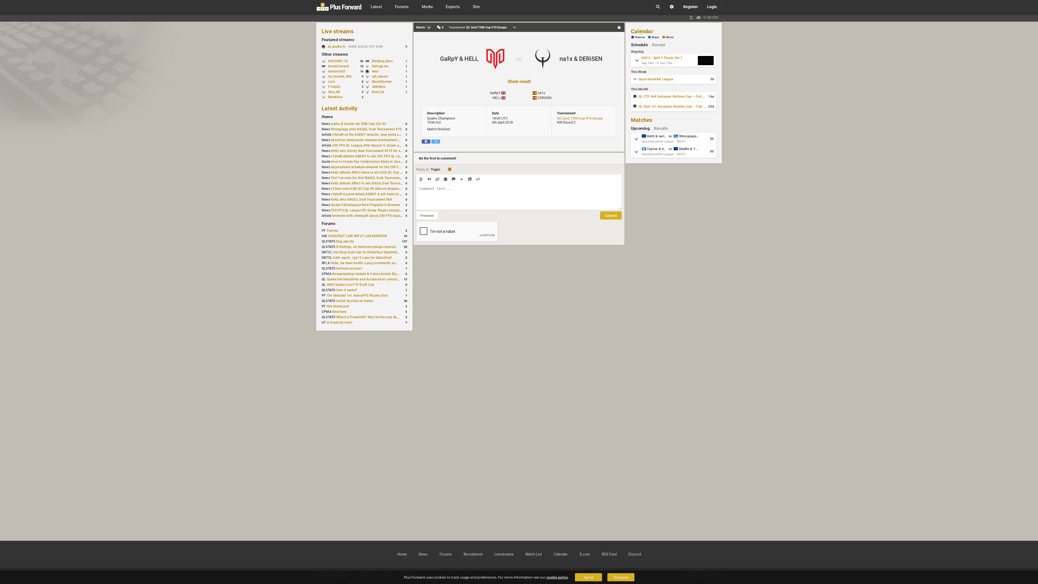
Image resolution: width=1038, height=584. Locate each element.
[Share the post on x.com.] (435, 142)
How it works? (347, 290)
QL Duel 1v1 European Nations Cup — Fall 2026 (674, 106)
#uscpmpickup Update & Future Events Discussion (370, 274)
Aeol (375, 71)
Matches (642, 120)
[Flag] (453, 179)
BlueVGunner (382, 82)
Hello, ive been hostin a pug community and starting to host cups (380, 263)
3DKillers (378, 87)
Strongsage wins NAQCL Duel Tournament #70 (366, 129)
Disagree (620, 577)
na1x (541, 93)
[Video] (445, 179)
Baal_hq (378, 92)
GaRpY (495, 93)
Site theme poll (338, 306)
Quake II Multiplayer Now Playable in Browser (365, 205)
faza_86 (334, 92)
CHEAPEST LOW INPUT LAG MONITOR (357, 236)
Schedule (639, 44)
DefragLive (380, 66)
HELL (496, 98)
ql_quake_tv (337, 46)
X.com (585, 554)
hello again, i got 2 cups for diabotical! (362, 258)
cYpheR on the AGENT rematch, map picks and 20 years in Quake (381, 135)
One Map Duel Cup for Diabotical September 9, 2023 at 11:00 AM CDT (386, 252)
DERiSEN (544, 98)
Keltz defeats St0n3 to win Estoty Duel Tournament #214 (374, 183)
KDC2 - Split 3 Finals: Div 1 (662, 58)
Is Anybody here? (340, 322)
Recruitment (473, 554)
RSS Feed (609, 554)
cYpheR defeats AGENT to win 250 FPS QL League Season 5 (376, 156)
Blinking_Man (382, 61)
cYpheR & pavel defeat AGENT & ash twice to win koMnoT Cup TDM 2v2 (385, 194)
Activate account (349, 268)
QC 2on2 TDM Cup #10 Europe (580, 118)
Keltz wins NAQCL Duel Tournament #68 (361, 199)
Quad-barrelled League (655, 79)
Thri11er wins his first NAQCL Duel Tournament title (370, 178)
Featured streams (338, 39)
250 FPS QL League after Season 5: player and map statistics (378, 145)
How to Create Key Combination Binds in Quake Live (371, 162)
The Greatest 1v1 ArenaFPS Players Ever (357, 295)
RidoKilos (335, 97)
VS (519, 59)
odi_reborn (380, 76)
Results (661, 128)
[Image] (469, 179)
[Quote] (429, 179)
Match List (533, 554)
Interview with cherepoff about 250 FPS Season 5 (369, 216)
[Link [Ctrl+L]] (437, 179)
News (423, 554)
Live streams (338, 31)
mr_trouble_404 (339, 76)
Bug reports (345, 241)
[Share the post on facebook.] (426, 142)
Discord (634, 554)
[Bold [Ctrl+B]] (421, 179)
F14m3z (334, 87)
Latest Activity (340, 108)
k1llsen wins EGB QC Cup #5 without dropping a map (371, 189)
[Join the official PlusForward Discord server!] (699, 18)
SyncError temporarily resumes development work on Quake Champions (385, 140)
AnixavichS (336, 71)
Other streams (335, 54)
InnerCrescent (338, 66)
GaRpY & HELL (459, 58)
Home (327, 116)
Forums (328, 223)
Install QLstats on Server (354, 301)
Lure (331, 82)
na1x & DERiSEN (581, 58)
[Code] (477, 179)
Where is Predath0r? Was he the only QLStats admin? (376, 317)
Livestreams (504, 554)
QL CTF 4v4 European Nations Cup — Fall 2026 (674, 96)
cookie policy (557, 577)
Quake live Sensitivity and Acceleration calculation (365, 279)
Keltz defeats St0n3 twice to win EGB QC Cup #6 (367, 172)
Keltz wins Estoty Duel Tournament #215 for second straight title (379, 151)
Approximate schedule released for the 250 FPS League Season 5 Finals (385, 167)
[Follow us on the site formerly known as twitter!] (691, 18)
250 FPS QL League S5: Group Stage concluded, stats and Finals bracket (386, 210)
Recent (658, 44)
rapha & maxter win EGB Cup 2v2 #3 (358, 124)
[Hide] (461, 179)
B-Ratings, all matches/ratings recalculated (369, 247)
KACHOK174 (338, 61)
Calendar (642, 31)
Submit (611, 215)
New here (339, 312)
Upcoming (640, 128)
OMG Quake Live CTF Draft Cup (350, 285)
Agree (588, 577)
